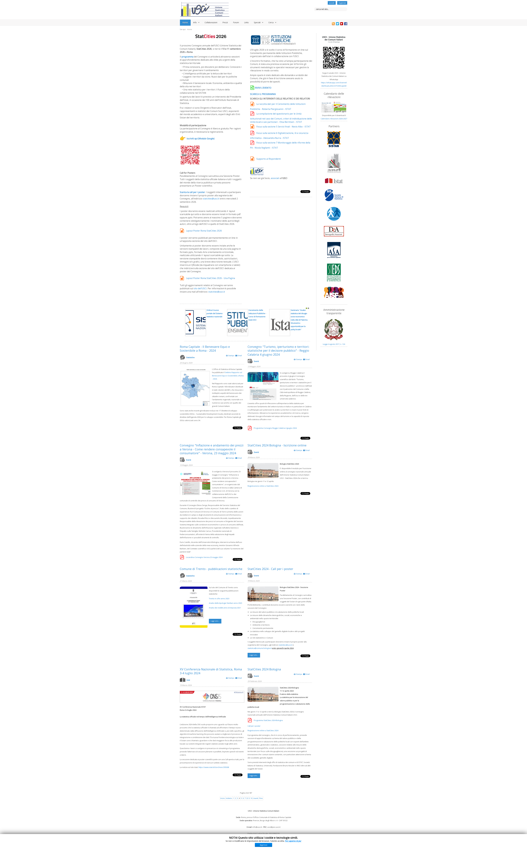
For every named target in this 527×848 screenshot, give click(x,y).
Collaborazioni (211, 22)
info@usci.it (257, 827)
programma (187, 56)
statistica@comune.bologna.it (260, 648)
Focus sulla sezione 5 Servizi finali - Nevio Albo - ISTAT (283, 126)
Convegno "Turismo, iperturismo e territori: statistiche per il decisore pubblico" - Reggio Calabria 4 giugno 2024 (278, 350)
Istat (188, 680)
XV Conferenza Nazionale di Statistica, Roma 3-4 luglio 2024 (211, 671)
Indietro (229, 798)
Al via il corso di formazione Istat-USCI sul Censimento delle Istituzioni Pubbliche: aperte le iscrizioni (215, 316)
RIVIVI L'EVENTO (263, 87)
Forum (236, 22)
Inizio (222, 798)
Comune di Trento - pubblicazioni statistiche (211, 569)
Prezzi (225, 22)
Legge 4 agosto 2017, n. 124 (334, 344)
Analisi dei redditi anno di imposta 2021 (225, 607)
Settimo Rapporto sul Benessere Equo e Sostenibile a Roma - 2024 (228, 375)
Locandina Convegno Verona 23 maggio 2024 (204, 557)
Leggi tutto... (215, 621)
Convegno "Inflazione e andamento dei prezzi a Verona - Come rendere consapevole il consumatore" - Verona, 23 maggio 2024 (211, 449)
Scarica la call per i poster (192, 192)
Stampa (231, 355)
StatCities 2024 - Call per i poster (270, 569)
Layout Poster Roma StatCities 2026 (204, 230)
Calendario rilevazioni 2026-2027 (334, 118)
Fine (261, 798)
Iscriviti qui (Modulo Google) (201, 138)
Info (195, 22)
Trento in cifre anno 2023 (219, 598)
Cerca (271, 22)
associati (275, 178)
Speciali (257, 22)
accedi (331, 3)
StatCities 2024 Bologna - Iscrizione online (277, 445)
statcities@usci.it (211, 198)
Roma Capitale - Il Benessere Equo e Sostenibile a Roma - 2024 (205, 348)
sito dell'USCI (200, 288)
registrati (342, 3)
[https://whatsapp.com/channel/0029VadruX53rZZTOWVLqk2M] (333, 52)
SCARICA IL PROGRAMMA (263, 94)
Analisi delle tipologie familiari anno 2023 (225, 603)
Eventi (256, 361)
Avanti (255, 798)
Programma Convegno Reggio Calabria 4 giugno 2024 (275, 428)
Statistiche (190, 357)
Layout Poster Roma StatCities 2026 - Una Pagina (210, 278)
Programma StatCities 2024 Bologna (268, 720)
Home (185, 22)
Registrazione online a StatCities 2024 (263, 486)
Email (239, 355)
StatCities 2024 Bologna (264, 669)
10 (251, 798)
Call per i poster (254, 726)
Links (246, 22)
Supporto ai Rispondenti (268, 158)
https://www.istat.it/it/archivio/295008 (213, 767)
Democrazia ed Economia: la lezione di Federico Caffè (257, 313)
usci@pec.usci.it (273, 827)
